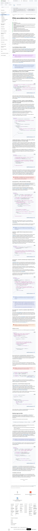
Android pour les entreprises (12, 508)
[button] (4, 10)
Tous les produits (13, 524)
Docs (14, 4)
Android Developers (14, 14)
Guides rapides (19, 4)
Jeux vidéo (16, 505)
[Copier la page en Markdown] (15, 20)
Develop (18, 14)
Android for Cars (21, 510)
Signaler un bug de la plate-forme (34, 506)
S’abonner (28, 529)
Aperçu (2, 4)
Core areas (21, 14)
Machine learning (16, 506)
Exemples (10, 4)
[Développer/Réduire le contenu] (17, 22)
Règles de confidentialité (17, 513)
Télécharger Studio (30, 513)
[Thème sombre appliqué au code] (34, 83)
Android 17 (25, 505)
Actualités (12, 512)
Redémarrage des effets (30, 77)
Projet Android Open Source (12, 511)
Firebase (12, 522)
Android (12, 506)
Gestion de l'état (28, 50)
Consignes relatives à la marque (24, 527)
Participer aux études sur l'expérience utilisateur (35, 513)
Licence (19, 527)
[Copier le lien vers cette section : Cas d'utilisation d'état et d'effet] (26, 47)
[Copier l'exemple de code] (35, 83)
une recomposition (19, 312)
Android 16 (25, 506)
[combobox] (17, 1)
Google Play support (34, 511)
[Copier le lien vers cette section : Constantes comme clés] (21, 472)
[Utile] (33, 14)
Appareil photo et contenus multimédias (17, 511)
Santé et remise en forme (16, 509)
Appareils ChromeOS (21, 508)
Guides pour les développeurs (30, 509)
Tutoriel (6, 4)
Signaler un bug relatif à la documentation (35, 508)
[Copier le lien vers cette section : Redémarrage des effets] (23, 413)
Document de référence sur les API (30, 512)
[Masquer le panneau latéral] (9, 529)
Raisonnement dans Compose (27, 48)
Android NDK (30, 515)
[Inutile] (35, 14)
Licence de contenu (33, 485)
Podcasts (12, 515)
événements (15, 188)
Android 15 (25, 507)
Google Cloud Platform (13, 523)
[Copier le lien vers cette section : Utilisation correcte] (19, 328)
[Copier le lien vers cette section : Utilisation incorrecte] (20, 361)
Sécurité (12, 509)
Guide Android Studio (31, 507)
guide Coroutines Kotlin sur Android (19, 67)
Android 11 (25, 512)
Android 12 (25, 511)
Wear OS (21, 507)
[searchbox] (5, 7)
